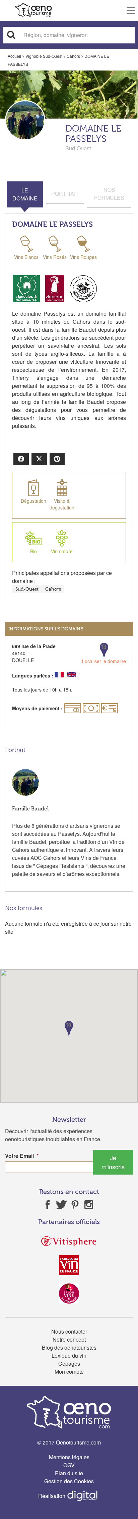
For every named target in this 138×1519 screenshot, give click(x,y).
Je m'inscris (113, 1162)
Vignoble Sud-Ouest (43, 56)
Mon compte (69, 1371)
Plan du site (69, 1473)
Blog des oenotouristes (69, 1347)
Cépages (69, 1363)
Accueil (14, 56)
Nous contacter (69, 1331)
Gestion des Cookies (69, 1481)
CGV (69, 1465)
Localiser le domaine (104, 661)
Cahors (73, 56)
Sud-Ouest (27, 589)
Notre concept (69, 1339)
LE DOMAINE (25, 194)
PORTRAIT (65, 193)
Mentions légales (69, 1457)
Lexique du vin (69, 1355)
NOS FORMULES (109, 193)
